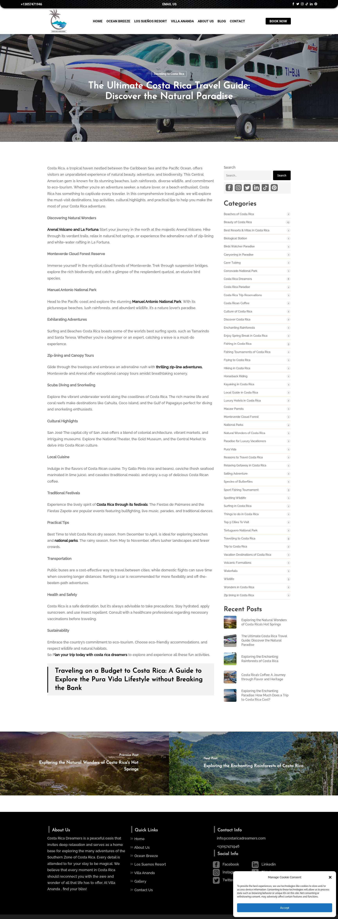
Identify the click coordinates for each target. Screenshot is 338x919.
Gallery (138, 881)
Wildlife (229, 579)
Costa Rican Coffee (236, 303)
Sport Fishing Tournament (241, 490)
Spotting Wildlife (235, 498)
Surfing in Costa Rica (237, 506)
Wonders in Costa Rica (239, 587)
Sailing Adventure (236, 473)
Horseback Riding (235, 376)
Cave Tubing (232, 262)
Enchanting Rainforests (239, 327)
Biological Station (235, 238)
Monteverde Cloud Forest (241, 417)
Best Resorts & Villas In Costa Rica (246, 230)
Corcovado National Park (240, 271)
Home (137, 838)
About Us (140, 847)
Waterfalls (230, 571)
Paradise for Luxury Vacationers (245, 441)
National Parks (233, 425)
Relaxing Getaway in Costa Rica (245, 465)
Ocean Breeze (144, 855)
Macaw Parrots (234, 409)
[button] (330, 877)
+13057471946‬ (31, 4)
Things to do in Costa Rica (241, 514)
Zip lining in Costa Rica (239, 595)
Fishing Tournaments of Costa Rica (247, 352)
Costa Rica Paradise (237, 287)
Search (230, 167)
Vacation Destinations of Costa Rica (247, 554)
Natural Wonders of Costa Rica (244, 433)
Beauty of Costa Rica (238, 222)
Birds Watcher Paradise (239, 246)
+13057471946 (227, 846)
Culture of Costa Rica (238, 311)
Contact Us (141, 889)
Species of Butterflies (238, 481)
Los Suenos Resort (148, 864)
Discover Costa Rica (237, 319)
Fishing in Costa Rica (237, 344)
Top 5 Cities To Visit (236, 522)
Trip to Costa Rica (235, 546)
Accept (284, 907)
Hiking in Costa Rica (237, 368)
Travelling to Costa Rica (169, 73)
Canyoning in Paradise (239, 254)
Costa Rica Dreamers (238, 279)
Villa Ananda (142, 872)
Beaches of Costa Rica (239, 214)
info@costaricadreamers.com (241, 838)
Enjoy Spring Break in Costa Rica (245, 335)
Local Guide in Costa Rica (241, 392)
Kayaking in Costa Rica (239, 384)
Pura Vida (230, 449)
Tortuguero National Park (240, 530)
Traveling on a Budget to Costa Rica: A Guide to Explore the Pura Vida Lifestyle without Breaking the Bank (129, 680)
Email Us (169, 4)
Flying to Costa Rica (237, 360)
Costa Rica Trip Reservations (243, 295)
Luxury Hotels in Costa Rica (242, 400)
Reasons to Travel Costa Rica (243, 457)
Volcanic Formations (237, 562)
